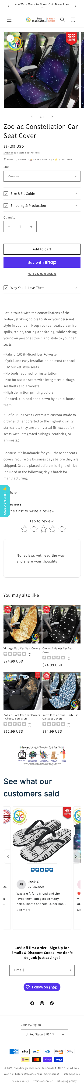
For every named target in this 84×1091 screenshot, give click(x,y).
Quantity (9, 217)
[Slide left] (32, 116)
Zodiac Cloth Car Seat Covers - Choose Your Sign (22, 716)
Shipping (8, 152)
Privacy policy (20, 1081)
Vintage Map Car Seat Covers (22, 648)
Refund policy (71, 1074)
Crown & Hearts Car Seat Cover (58, 650)
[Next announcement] (75, 6)
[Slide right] (52, 116)
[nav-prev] (8, 857)
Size (6, 167)
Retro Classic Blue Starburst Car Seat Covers (60, 716)
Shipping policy (67, 1081)
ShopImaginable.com (27, 1068)
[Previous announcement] (9, 6)
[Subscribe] (69, 970)
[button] (9, 20)
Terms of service (43, 1081)
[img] (42, 870)
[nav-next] (76, 857)
